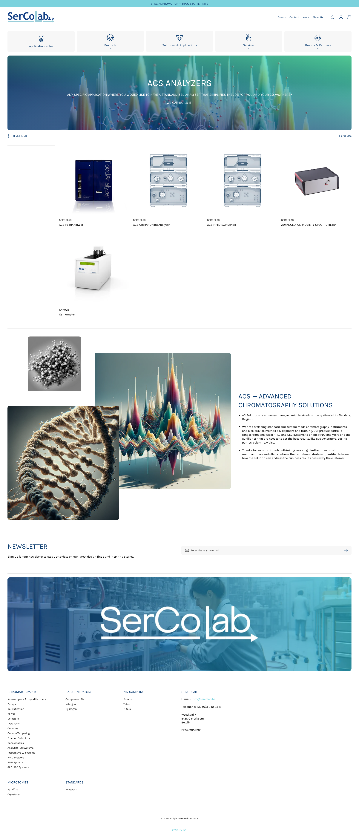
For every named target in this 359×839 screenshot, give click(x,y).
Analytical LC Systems (20, 747)
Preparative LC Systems (21, 752)
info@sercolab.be (203, 699)
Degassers (13, 723)
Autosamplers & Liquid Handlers (26, 699)
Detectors (13, 718)
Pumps (11, 704)
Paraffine (12, 789)
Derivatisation (15, 709)
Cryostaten (13, 794)
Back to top (179, 829)
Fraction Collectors (18, 738)
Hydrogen (71, 709)
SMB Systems (15, 762)
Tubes (126, 704)
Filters (127, 709)
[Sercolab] (31, 17)
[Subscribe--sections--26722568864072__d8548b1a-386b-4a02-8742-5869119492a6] (347, 550)
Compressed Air (74, 699)
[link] (54, 364)
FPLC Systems (15, 757)
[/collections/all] (179, 624)
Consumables (15, 743)
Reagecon (71, 789)
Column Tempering (18, 733)
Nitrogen (70, 704)
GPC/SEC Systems (18, 767)
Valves (11, 713)
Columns (12, 728)
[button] (333, 17)
